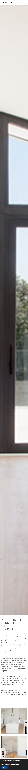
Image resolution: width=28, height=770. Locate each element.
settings (17, 764)
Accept (4, 767)
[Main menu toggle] (25, 2)
